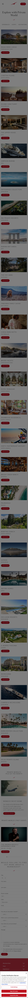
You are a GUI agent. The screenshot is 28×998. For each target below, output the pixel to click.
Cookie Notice (23, 982)
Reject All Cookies (14, 991)
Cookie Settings (14, 987)
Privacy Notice (4, 984)
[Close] (26, 973)
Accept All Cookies (14, 995)
